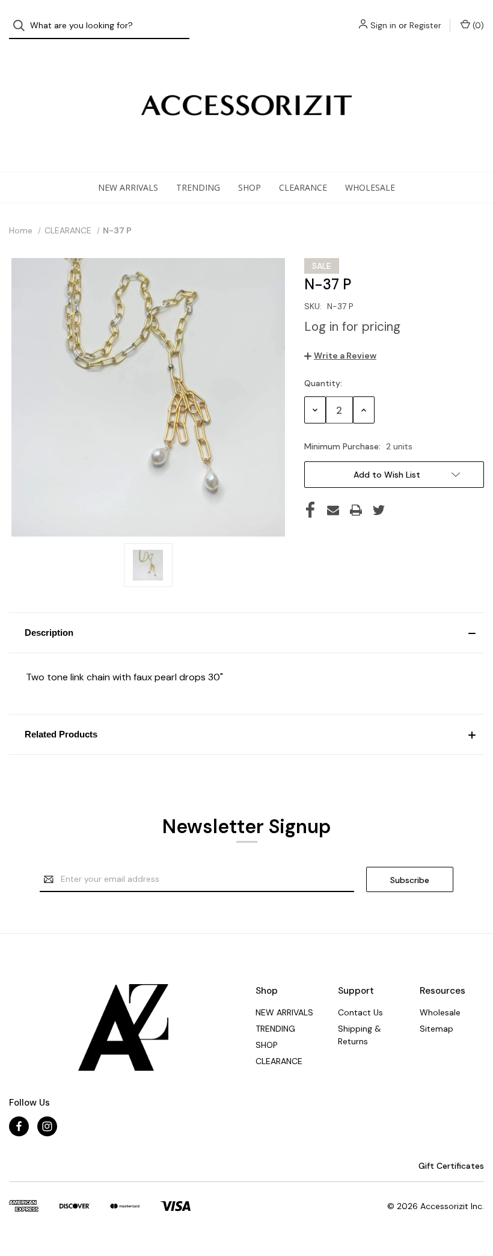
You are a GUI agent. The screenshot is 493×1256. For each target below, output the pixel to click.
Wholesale (370, 187)
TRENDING (198, 187)
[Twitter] (379, 510)
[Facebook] (310, 510)
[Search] (22, 25)
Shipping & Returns (359, 1035)
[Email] (333, 510)
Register (425, 25)
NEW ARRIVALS (128, 187)
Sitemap (436, 1028)
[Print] (356, 510)
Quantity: (323, 383)
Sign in (383, 25)
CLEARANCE (303, 187)
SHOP (249, 187)
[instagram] (47, 1126)
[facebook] (19, 1126)
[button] (246, 632)
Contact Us (360, 1012)
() (477, 25)
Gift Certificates (450, 1165)
